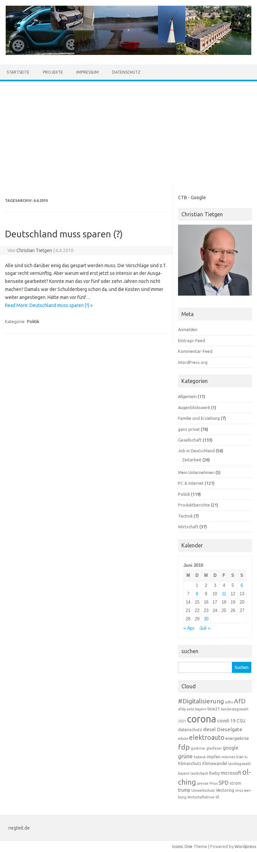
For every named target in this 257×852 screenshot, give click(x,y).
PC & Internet (191, 483)
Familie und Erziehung (199, 418)
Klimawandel (214, 763)
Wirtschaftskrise (201, 797)
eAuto (183, 739)
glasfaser (214, 748)
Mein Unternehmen (196, 472)
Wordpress (245, 846)
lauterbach (199, 773)
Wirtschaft (188, 526)
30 (206, 618)
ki (246, 757)
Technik (185, 516)
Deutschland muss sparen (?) (64, 234)
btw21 (213, 708)
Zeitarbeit (191, 459)
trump (184, 790)
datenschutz (190, 729)
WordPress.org (192, 362)
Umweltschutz (203, 790)
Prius (213, 783)
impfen (214, 756)
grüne (185, 756)
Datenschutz (126, 72)
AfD (240, 701)
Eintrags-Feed (191, 340)
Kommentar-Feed (195, 351)
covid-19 (226, 720)
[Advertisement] (128, 131)
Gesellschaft (190, 440)
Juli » (204, 628)
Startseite (18, 72)
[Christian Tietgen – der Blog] (128, 53)
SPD (224, 783)
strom (235, 783)
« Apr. (189, 628)
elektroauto (207, 737)
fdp (184, 747)
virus (239, 790)
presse (202, 783)
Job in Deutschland (196, 450)
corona (201, 718)
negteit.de (19, 828)
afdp (182, 709)
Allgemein (187, 396)
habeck (200, 757)
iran (240, 756)
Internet (228, 757)
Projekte (53, 72)
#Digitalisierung (201, 701)
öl (217, 796)
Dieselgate (229, 729)
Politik (33, 321)
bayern (200, 709)
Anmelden (187, 329)
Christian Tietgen (34, 250)
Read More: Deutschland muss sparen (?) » (49, 305)
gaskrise (198, 748)
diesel (209, 729)
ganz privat (189, 429)
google (230, 748)
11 (224, 593)
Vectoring (225, 790)
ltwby (214, 773)
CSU (241, 720)
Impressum (87, 72)
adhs (229, 702)
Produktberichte (194, 504)
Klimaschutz (189, 763)
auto (190, 709)
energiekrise (237, 738)
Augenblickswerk (194, 407)
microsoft (231, 773)
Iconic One (182, 846)
